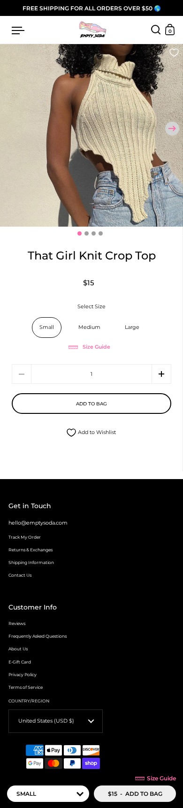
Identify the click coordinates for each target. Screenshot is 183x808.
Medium (89, 327)
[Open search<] (156, 30)
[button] (172, 129)
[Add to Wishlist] (174, 53)
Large (132, 327)
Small (46, 327)
